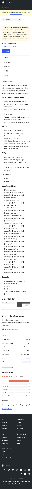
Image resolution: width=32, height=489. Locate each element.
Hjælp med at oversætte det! (20, 13)
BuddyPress (6, 458)
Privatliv (4, 428)
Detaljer (5, 57)
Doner (19, 440)
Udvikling (6, 71)
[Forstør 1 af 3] (13, 304)
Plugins (19, 425)
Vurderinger (7, 62)
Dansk (8, 465)
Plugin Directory (6, 7)
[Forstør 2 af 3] (28, 304)
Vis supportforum (7, 409)
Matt (4, 452)
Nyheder (4, 422)
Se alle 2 (28, 358)
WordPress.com (7, 449)
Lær (3, 434)
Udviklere (5, 440)
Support (5, 75)
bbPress (5, 455)
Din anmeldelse (6, 396)
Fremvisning (20, 419)
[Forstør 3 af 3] (28, 311)
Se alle (28, 396)
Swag (19, 443)
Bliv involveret (21, 434)
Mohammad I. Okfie (9, 46)
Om (3, 419)
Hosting (4, 425)
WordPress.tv (7, 443)
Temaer (19, 422)
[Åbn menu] (29, 2)
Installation (6, 66)
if (29, 362)
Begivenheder (21, 437)
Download (6, 51)
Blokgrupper (20, 428)
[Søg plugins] (20, 19)
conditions (25, 362)
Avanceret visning (7, 367)
